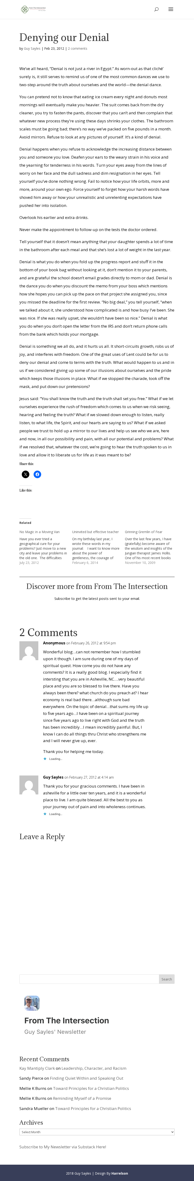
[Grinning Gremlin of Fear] (151, 547)
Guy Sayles (32, 48)
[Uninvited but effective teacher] (98, 547)
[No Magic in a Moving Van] (45, 547)
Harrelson (119, 1173)
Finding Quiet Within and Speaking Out (86, 1078)
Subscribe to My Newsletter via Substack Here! (62, 1147)
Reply (163, 647)
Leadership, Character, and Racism (94, 1068)
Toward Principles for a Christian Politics (91, 1088)
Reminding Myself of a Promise (82, 1098)
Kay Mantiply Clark (37, 1068)
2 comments (77, 48)
